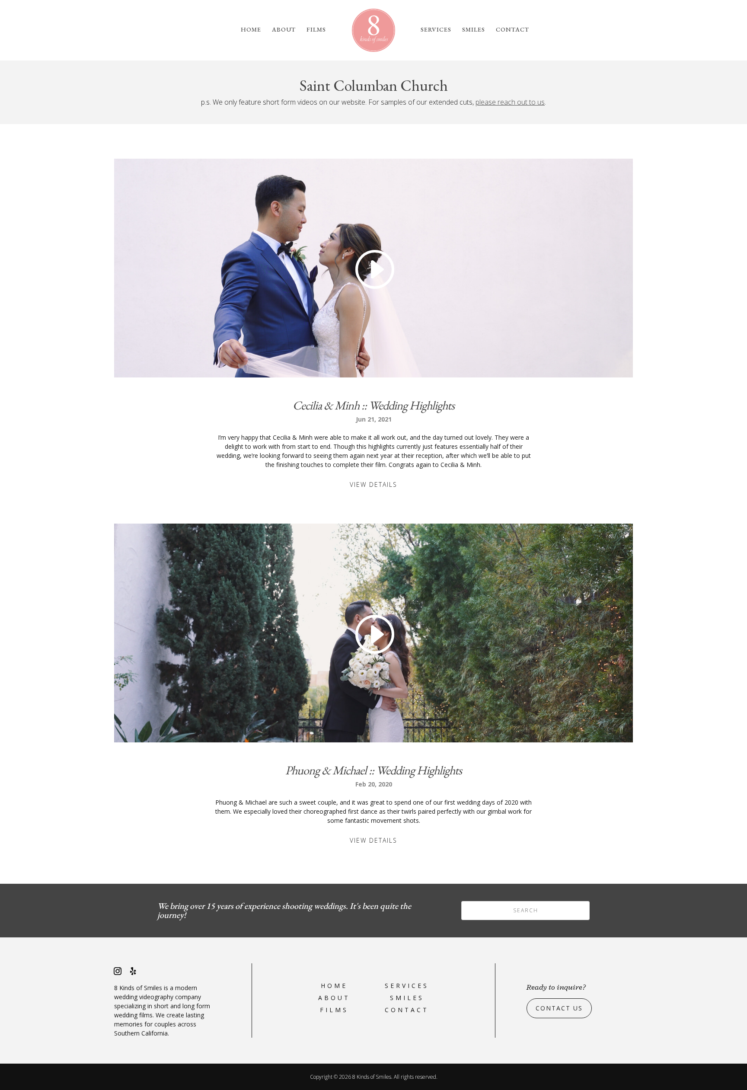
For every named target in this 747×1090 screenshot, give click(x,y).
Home (251, 29)
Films (316, 29)
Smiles (473, 29)
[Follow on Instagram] (117, 971)
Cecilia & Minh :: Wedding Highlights (373, 405)
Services (436, 29)
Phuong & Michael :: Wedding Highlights (373, 770)
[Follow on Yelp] (133, 971)
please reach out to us (510, 102)
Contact (512, 29)
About (284, 29)
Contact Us (559, 1008)
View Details (373, 484)
